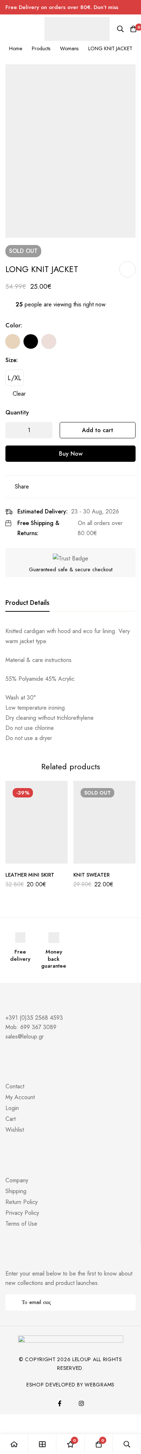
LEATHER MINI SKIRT (29, 874)
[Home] (14, 1444)
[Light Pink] (49, 341)
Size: (11, 360)
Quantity (17, 412)
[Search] (120, 29)
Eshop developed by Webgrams (70, 1384)
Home (15, 48)
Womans (69, 48)
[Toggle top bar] (134, 7)
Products (41, 48)
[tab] (27, 603)
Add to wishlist (127, 269)
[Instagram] (81, 1403)
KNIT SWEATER (91, 874)
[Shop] (42, 1444)
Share (22, 486)
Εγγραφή (127, 1302)
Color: (13, 325)
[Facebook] (60, 1403)
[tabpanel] (70, 684)
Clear (19, 394)
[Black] (31, 341)
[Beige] (13, 341)
